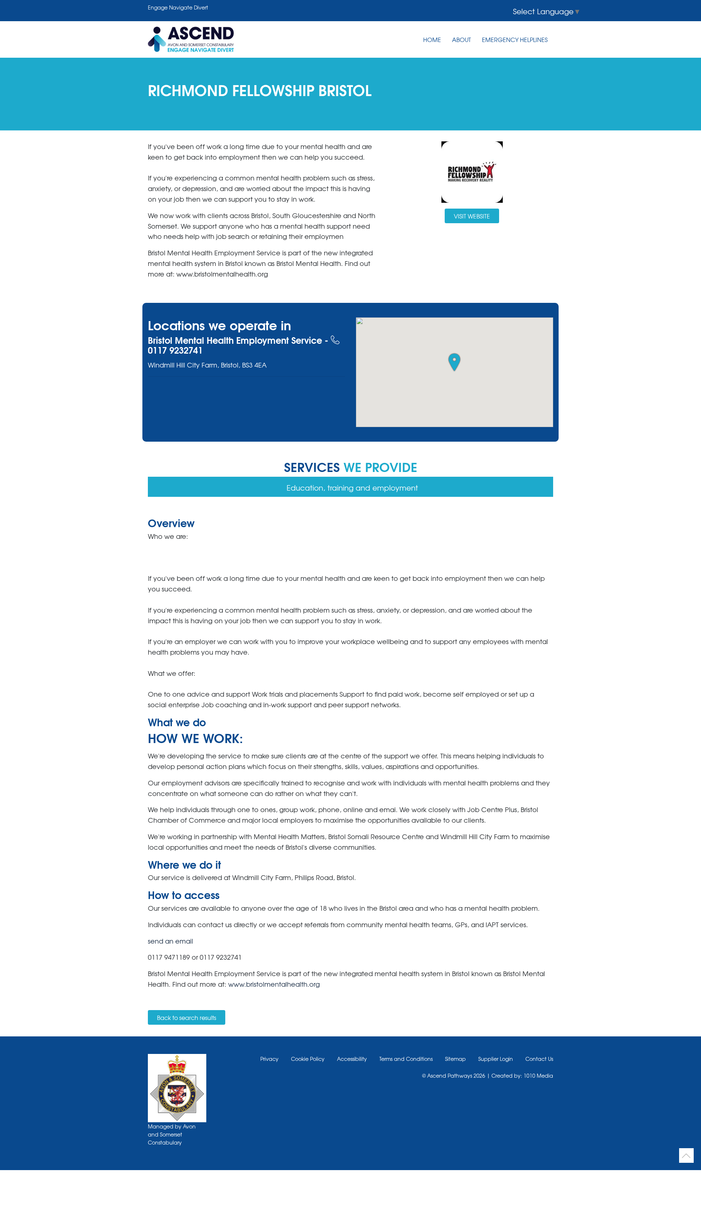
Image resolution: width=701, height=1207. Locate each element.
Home (432, 39)
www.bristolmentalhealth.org (274, 984)
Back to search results (186, 1017)
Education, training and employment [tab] (352, 487)
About (461, 39)
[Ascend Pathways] (191, 39)
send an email (170, 941)
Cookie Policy (308, 1058)
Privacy (269, 1058)
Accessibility (352, 1058)
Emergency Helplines (515, 39)
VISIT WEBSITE (472, 216)
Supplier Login (495, 1058)
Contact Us (539, 1058)
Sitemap (455, 1058)
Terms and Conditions (406, 1058)
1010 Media (538, 1075)
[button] (454, 362)
